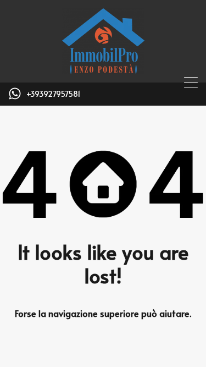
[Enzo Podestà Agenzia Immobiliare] (103, 69)
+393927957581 (53, 94)
